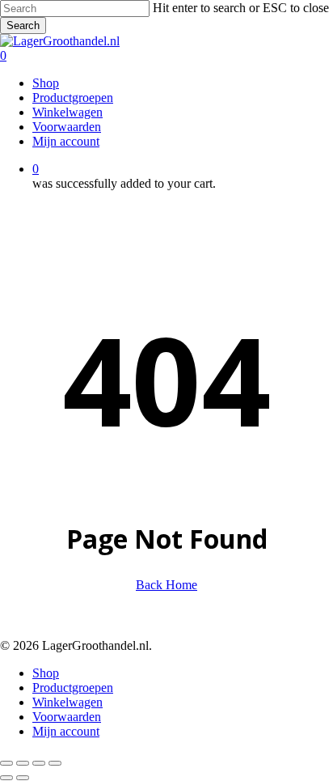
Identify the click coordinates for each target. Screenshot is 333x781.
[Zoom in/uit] (6, 763)
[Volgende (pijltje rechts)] (22, 777)
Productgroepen (72, 687)
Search (23, 25)
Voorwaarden (66, 717)
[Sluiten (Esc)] (54, 763)
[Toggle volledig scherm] (22, 763)
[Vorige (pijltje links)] (6, 777)
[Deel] (38, 763)
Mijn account (65, 731)
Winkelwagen (67, 702)
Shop (45, 673)
